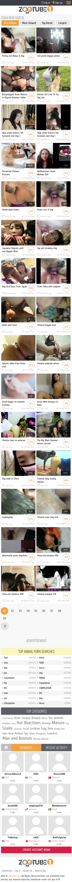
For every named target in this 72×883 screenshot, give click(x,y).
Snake (7, 728)
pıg (20, 698)
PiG (55, 693)
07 (51, 611)
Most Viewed (29, 23)
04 (28, 611)
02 (12, 611)
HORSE (55, 677)
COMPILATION (55, 688)
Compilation (55, 682)
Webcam (45, 738)
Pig (20, 682)
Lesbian (35, 728)
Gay (43, 728)
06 (43, 611)
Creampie (18, 728)
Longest (62, 23)
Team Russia (7, 718)
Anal (10, 733)
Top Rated (47, 23)
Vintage (46, 723)
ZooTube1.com (14, 875)
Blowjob (36, 718)
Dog (20, 667)
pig (20, 672)
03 (20, 611)
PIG (20, 688)
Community (7, 870)
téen (20, 693)
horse (55, 667)
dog (55, 672)
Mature (58, 722)
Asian (17, 718)
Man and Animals (17, 738)
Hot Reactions (29, 722)
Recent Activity (56, 747)
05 (35, 611)
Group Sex (59, 728)
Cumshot (52, 733)
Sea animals (55, 718)
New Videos (10, 23)
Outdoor (6, 723)
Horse (55, 657)
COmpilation (20, 703)
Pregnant (41, 733)
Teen (20, 657)
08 (59, 611)
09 (4, 618)
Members (26, 747)
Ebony (36, 738)
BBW (4, 733)
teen (20, 662)
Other (32, 733)
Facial (26, 728)
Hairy (14, 723)
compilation (20, 677)
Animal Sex (21, 733)
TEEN (55, 662)
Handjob (26, 718)
